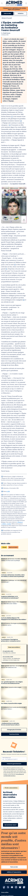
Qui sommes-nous (6, 864)
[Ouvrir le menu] (26, 3)
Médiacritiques (5, 849)
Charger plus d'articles (14, 681)
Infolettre (20, 13)
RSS (20, 887)
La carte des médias (6, 852)
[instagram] (16, 838)
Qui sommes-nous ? (10, 776)
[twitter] (8, 838)
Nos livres (4, 857)
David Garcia (6, 33)
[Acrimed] (14, 3)
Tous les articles (14, 685)
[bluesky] (20, 838)
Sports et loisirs (13, 498)
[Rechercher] (1, 3)
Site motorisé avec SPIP (14, 889)
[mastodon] (24, 838)
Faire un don (7, 13)
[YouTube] (12, 838)
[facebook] (4, 838)
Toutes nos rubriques (7, 846)
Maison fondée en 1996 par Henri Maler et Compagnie (14, 893)
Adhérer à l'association (14, 823)
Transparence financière (8, 867)
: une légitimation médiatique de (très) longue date (11, 610)
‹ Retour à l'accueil (6, 18)
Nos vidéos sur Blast (7, 855)
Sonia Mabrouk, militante (9, 604)
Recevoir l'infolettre (7, 882)
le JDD (8, 442)
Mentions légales (12, 887)
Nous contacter (5, 870)
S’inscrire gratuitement (14, 715)
